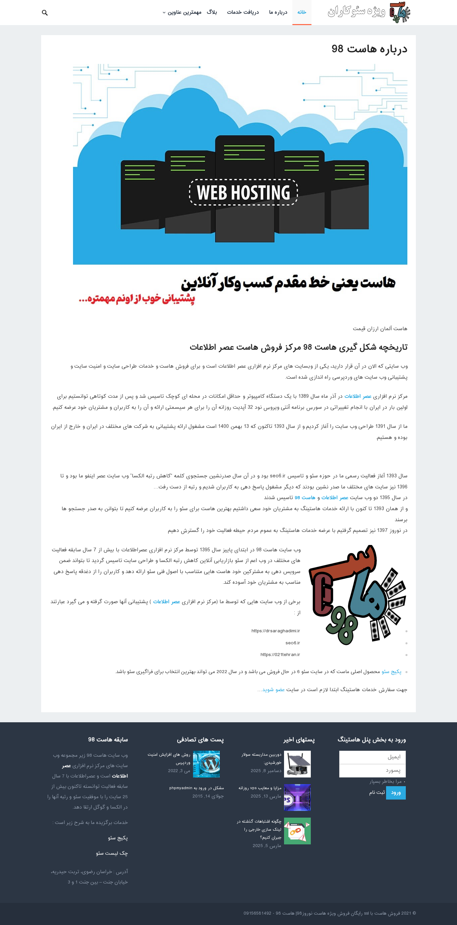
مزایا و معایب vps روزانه (260, 788)
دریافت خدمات (243, 12)
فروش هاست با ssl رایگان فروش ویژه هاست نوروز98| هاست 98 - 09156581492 (322, 913)
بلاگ (212, 12)
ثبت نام (377, 793)
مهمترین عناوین (184, 12)
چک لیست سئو (112, 853)
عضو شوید (273, 690)
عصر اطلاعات (357, 396)
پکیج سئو (391, 672)
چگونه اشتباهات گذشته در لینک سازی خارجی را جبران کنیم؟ (259, 829)
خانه (301, 12)
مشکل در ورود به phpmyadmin (196, 788)
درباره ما (278, 12)
